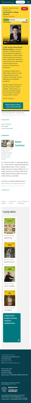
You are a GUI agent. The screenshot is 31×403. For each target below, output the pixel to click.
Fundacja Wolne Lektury (8, 355)
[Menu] (28, 2)
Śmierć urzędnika (9, 286)
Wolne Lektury (12, 384)
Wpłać (24, 9)
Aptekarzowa (8, 238)
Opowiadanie (9, 128)
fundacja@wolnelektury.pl (12, 363)
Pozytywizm (8, 124)
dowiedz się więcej (9, 16)
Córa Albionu (8, 310)
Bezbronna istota (9, 262)
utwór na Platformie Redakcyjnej (23, 202)
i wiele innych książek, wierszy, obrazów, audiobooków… (10, 319)
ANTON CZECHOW (9, 235)
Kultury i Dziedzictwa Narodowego (12, 397)
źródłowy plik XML (3, 202)
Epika (6, 126)
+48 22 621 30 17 (7, 361)
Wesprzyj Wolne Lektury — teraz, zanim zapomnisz (13, 106)
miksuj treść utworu (12, 202)
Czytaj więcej (5, 119)
